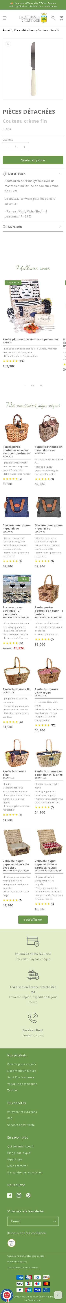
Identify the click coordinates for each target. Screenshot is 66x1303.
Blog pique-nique (18, 1153)
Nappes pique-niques (21, 1071)
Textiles (12, 1090)
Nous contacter (17, 1166)
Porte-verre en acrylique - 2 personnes (13, 611)
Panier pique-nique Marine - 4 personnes (30, 339)
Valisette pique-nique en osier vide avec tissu (16, 864)
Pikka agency (34, 1300)
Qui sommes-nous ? (20, 1146)
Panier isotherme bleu (14, 773)
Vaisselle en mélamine (22, 1084)
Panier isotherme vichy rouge (46, 691)
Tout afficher (33, 919)
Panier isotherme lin (17, 689)
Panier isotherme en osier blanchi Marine (49, 773)
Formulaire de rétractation (25, 1172)
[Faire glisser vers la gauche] (25, 386)
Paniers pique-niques (21, 1064)
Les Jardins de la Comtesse (34, 1296)
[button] (5, 18)
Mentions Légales (17, 1261)
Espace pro (14, 1159)
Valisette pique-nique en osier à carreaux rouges (46, 864)
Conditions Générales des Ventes (26, 1255)
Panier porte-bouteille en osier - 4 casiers (49, 611)
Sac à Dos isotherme (20, 1077)
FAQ (10, 1118)
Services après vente (21, 1125)
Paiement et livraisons (22, 1112)
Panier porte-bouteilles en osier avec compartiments (17, 450)
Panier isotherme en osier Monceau (49, 448)
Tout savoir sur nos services (23, 1267)
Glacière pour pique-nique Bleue (17, 527)
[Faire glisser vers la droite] (41, 386)
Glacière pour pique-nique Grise (49, 527)
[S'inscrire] (54, 1221)
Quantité (8, 139)
